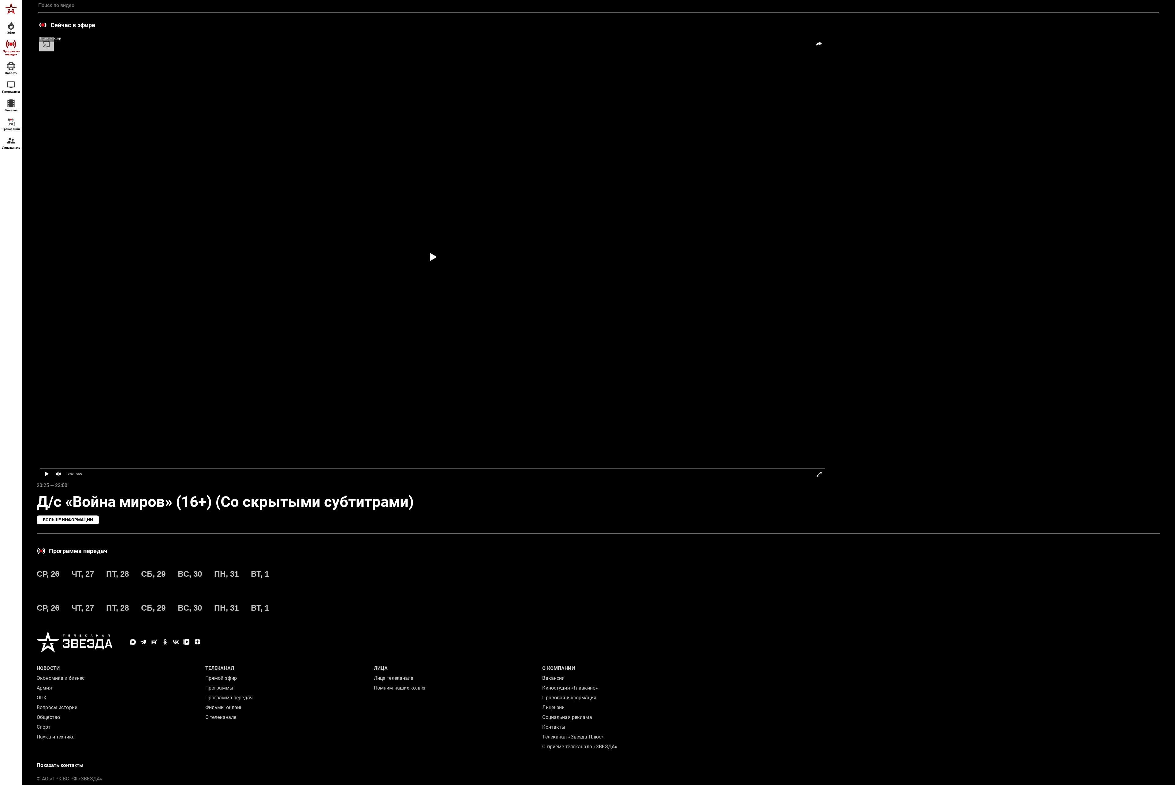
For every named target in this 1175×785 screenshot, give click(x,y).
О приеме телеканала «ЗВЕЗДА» (579, 747)
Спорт (43, 727)
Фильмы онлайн (224, 707)
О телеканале (221, 717)
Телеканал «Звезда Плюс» (573, 737)
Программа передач (229, 698)
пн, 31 (226, 574)
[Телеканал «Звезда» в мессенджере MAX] (133, 642)
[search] (598, 5)
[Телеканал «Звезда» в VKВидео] (186, 642)
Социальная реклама (567, 717)
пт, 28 (117, 574)
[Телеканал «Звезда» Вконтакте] (175, 642)
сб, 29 (153, 574)
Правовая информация (569, 698)
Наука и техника (56, 737)
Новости (48, 668)
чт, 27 (83, 574)
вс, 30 (190, 574)
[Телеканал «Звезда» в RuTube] (154, 642)
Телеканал (219, 668)
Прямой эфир (221, 678)
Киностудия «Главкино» (570, 688)
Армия (44, 688)
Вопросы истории (57, 707)
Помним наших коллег (400, 688)
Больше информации (68, 519)
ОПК (42, 698)
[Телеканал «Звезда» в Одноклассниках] (165, 642)
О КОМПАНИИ (558, 668)
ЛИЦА (381, 668)
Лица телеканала (394, 678)
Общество (48, 717)
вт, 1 (260, 574)
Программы (219, 688)
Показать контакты (60, 765)
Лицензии (553, 707)
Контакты (553, 727)
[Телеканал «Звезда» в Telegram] (143, 642)
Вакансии (553, 678)
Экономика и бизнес (60, 678)
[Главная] (11, 9)
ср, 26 (48, 574)
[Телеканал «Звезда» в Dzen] (197, 642)
